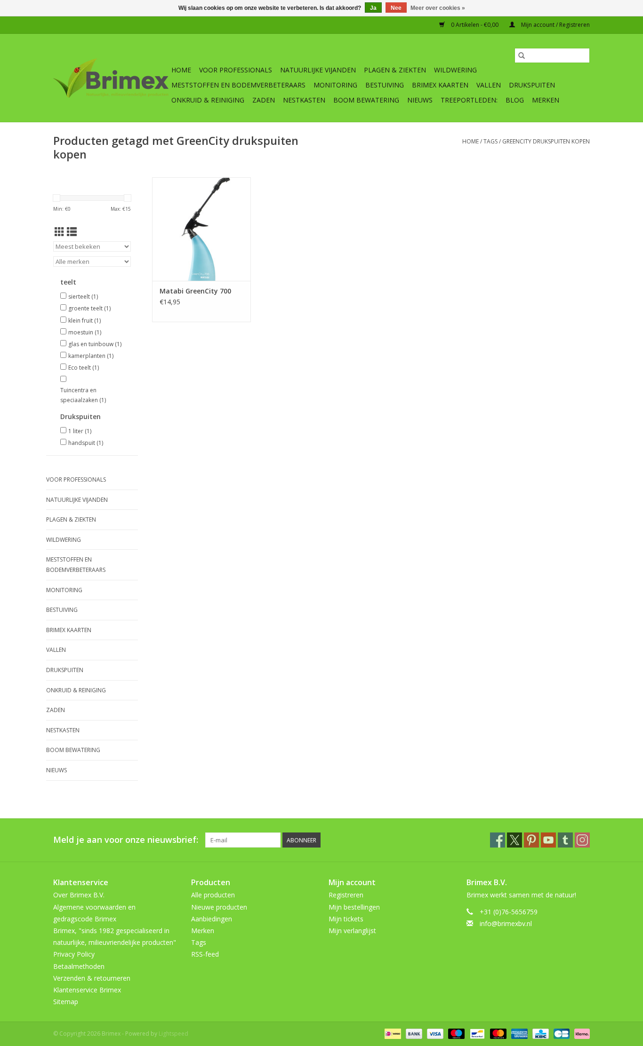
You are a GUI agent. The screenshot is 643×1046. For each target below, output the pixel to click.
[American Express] (518, 1034)
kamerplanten (90, 356)
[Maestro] (455, 1034)
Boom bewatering (366, 99)
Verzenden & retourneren (91, 978)
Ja (373, 8)
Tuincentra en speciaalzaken (83, 395)
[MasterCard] (497, 1034)
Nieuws (420, 99)
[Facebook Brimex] (497, 840)
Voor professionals (235, 69)
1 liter (79, 431)
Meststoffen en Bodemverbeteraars (238, 84)
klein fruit (84, 321)
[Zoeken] (521, 55)
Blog (515, 99)
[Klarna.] (580, 1034)
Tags (490, 141)
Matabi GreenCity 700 (195, 290)
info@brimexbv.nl (506, 923)
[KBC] (539, 1034)
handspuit (85, 443)
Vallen (488, 84)
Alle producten (213, 894)
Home (181, 69)
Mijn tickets (346, 918)
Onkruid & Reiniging (207, 99)
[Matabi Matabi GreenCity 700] (201, 229)
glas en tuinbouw (94, 344)
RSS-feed (205, 954)
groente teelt (89, 308)
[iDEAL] (391, 1034)
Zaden (263, 99)
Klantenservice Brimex (87, 989)
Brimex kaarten (440, 84)
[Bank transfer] (413, 1034)
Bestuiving (384, 84)
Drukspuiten (532, 84)
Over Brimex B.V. (78, 894)
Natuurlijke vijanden (318, 69)
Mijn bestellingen (354, 907)
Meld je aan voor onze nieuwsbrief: (125, 840)
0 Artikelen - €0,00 (475, 25)
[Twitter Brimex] (514, 840)
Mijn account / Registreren (555, 25)
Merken (545, 99)
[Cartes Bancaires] (560, 1034)
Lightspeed (173, 1034)
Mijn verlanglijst (352, 930)
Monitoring (335, 84)
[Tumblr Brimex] (565, 840)
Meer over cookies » (437, 8)
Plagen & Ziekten (395, 69)
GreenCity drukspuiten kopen (546, 141)
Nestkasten (304, 99)
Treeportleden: (469, 99)
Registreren (346, 894)
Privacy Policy (74, 954)
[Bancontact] (476, 1034)
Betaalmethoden (78, 966)
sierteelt (83, 297)
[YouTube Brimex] (548, 840)
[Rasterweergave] (59, 231)
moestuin (84, 332)
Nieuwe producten (219, 907)
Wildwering (455, 69)
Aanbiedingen (211, 918)
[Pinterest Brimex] (531, 840)
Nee (396, 8)
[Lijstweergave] (72, 231)
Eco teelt (83, 368)
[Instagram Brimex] (582, 840)
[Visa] (434, 1034)
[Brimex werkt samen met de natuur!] (111, 78)
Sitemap (65, 1001)
